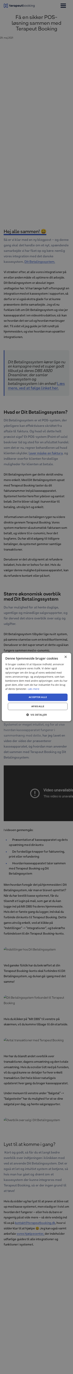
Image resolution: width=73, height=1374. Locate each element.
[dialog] (36, 687)
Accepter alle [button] (38, 697)
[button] (36, 715)
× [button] (65, 657)
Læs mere (33, 689)
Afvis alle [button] (37, 706)
